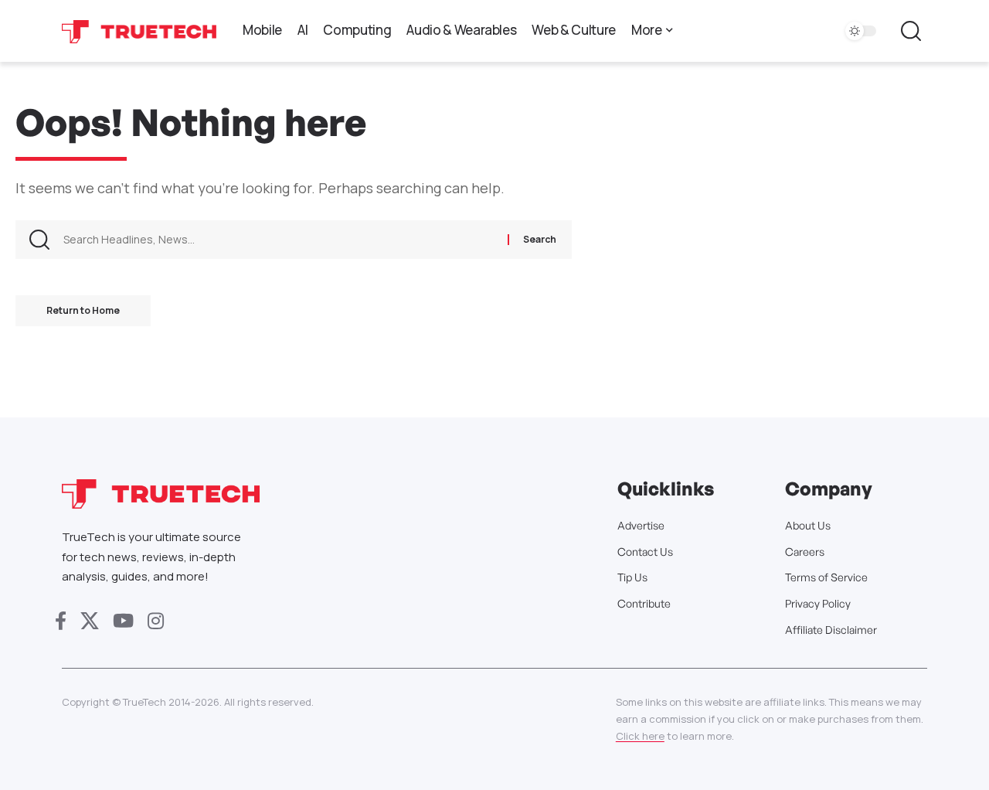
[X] (89, 621)
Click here (640, 736)
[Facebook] (60, 621)
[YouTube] (123, 621)
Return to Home (83, 310)
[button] (911, 31)
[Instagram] (156, 621)
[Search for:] (280, 239)
